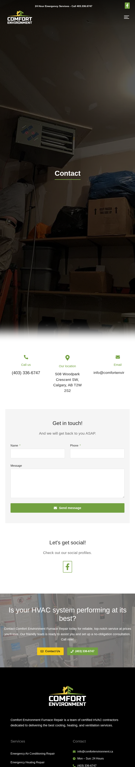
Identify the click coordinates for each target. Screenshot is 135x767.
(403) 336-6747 (84, 651)
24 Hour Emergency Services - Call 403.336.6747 (63, 6)
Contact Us (52, 651)
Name (15, 445)
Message (16, 465)
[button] (126, 17)
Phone (74, 445)
